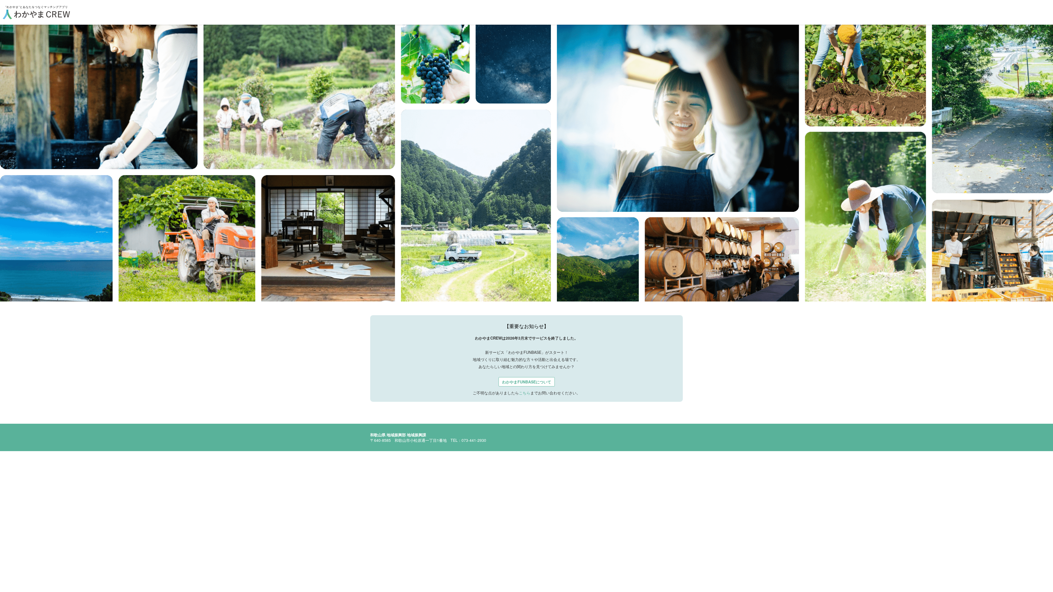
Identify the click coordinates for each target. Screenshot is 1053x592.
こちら (524, 392)
